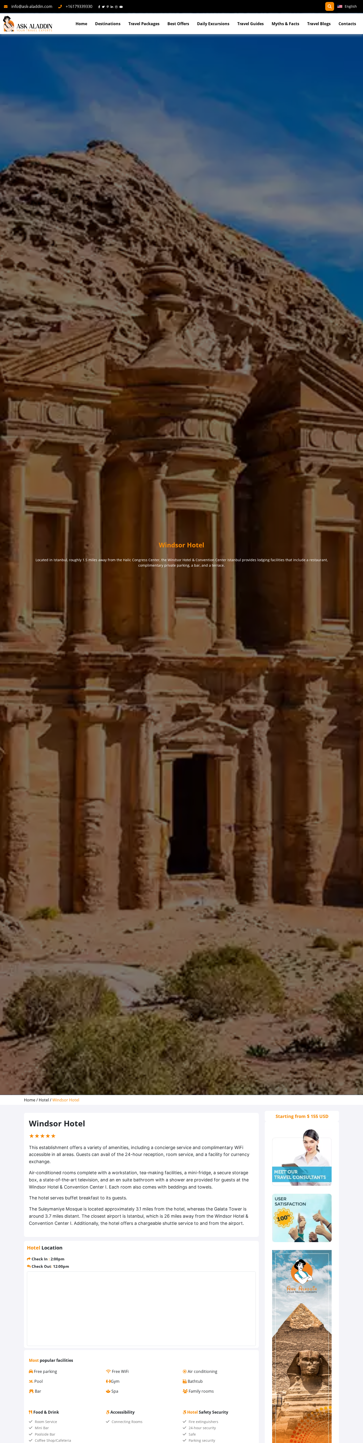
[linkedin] (113, 6)
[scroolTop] (354, 1434)
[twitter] (104, 6)
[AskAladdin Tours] (27, 24)
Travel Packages (144, 23)
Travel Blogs (319, 23)
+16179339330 (79, 6)
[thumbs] (302, 1218)
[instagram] (117, 6)
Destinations (108, 23)
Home (81, 23)
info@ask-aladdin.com (31, 6)
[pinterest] (109, 6)
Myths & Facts (285, 23)
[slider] (42, 1135)
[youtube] (122, 6)
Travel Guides (250, 23)
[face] (100, 6)
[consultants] (302, 1157)
